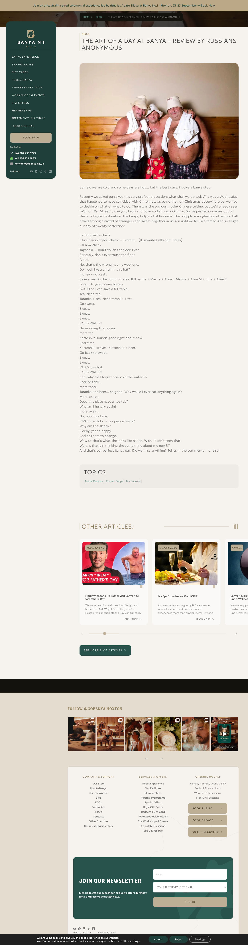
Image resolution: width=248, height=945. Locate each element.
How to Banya (98, 788)
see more (103, 650)
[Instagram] (82, 734)
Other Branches (98, 821)
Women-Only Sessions (207, 793)
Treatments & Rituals (28, 118)
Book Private (202, 820)
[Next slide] (236, 634)
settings (135, 941)
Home (85, 17)
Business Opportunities (98, 826)
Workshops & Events (28, 95)
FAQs (98, 802)
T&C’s (98, 811)
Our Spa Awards (98, 793)
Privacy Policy (82, 932)
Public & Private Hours (208, 788)
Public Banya (22, 80)
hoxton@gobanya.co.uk (29, 163)
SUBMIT (190, 902)
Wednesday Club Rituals (153, 816)
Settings (200, 939)
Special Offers (153, 802)
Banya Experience (25, 56)
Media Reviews (94, 481)
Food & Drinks (23, 126)
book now (31, 137)
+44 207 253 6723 (25, 153)
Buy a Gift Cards (153, 807)
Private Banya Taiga (27, 87)
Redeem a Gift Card (153, 811)
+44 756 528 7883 (25, 158)
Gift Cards (20, 72)
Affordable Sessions (153, 826)
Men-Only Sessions (207, 797)
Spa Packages (23, 64)
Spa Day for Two (153, 830)
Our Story (98, 783)
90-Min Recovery (205, 832)
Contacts (98, 816)
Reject (178, 939)
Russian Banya (114, 481)
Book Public (202, 808)
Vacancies (98, 807)
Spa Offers (20, 103)
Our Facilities (153, 788)
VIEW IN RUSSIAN (106, 932)
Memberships (22, 110)
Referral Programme (153, 797)
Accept (158, 939)
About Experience (153, 783)
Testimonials (133, 481)
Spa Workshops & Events (153, 821)
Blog (99, 17)
